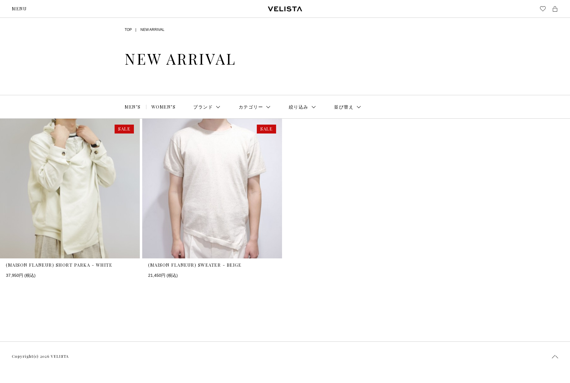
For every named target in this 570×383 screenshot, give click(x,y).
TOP (128, 30)
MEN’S (133, 107)
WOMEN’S (163, 107)
